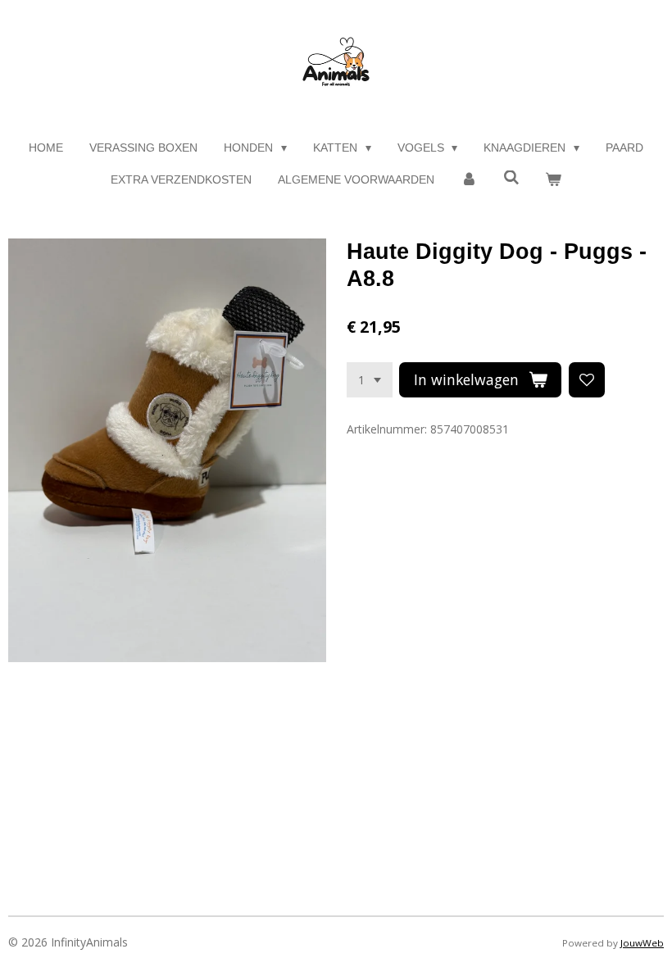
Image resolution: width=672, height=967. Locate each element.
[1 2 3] (370, 380)
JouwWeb (642, 943)
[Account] (469, 180)
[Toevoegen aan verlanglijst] (587, 380)
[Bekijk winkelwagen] (553, 180)
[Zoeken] (511, 178)
